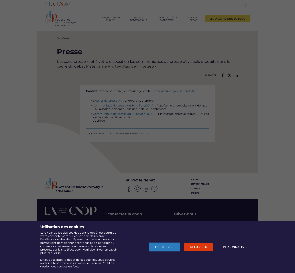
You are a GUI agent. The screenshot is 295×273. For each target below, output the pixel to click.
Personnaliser (235, 247)
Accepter (162, 247)
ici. (60, 253)
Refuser (196, 247)
